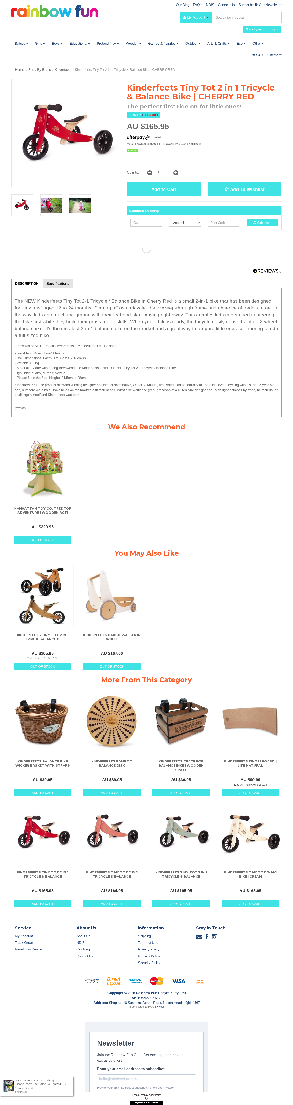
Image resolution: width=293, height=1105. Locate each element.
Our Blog (182, 5)
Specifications (57, 283)
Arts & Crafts (217, 43)
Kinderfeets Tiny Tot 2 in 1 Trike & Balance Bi (42, 637)
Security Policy (149, 963)
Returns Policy (149, 956)
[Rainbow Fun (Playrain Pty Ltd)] (54, 11)
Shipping (144, 936)
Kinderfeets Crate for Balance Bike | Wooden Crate (181, 765)
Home (19, 70)
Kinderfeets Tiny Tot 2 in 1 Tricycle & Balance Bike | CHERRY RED (125, 70)
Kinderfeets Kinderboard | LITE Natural (250, 763)
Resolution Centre (28, 949)
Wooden (132, 43)
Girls (39, 43)
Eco (240, 43)
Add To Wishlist (247, 189)
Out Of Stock (42, 540)
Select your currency (261, 29)
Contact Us (226, 5)
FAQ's (197, 5)
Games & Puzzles (162, 43)
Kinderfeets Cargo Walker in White (112, 637)
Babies (20, 43)
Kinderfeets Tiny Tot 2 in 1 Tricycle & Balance (42, 874)
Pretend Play (107, 43)
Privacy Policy (149, 949)
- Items (267, 55)
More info (156, 137)
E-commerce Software (141, 1006)
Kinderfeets (62, 70)
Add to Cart (163, 189)
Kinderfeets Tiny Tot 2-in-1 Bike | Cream (250, 874)
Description (27, 283)
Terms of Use (148, 943)
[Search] (277, 17)
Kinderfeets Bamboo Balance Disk (112, 763)
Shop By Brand (39, 70)
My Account (24, 936)
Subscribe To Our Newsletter (260, 5)
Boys (56, 43)
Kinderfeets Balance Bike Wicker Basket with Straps (42, 763)
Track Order (24, 943)
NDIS (210, 5)
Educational (79, 43)
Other (257, 43)
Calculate (263, 222)
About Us (83, 936)
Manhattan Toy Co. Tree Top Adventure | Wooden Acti (42, 510)
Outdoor (191, 43)
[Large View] (22, 205)
